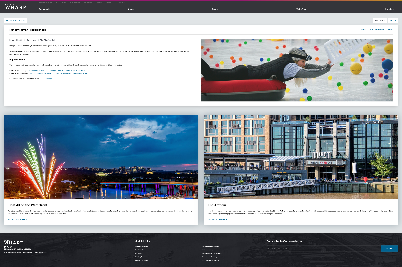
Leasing (109, 3)
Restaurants (44, 9)
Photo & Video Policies (210, 260)
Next (392, 20)
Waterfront (301, 9)
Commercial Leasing (209, 257)
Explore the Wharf (17, 219)
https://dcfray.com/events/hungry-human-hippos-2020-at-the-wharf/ (57, 70)
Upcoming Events (16, 20)
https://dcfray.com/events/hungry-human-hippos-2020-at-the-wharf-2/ (58, 73)
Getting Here (140, 257)
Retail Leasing (207, 250)
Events (215, 9)
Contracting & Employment (212, 253)
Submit (389, 248)
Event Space (75, 3)
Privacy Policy (27, 252)
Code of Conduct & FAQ (210, 246)
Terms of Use (38, 252)
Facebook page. (46, 79)
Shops (131, 9)
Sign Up (363, 30)
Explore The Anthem (217, 219)
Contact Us (121, 3)
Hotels (99, 3)
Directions (389, 9)
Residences (88, 3)
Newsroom (139, 253)
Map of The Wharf (141, 260)
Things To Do (61, 3)
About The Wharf (45, 3)
